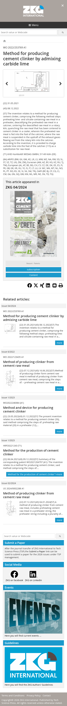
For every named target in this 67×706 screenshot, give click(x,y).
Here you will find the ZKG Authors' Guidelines (29, 684)
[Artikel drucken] (61, 285)
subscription (33, 269)
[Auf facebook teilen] (29, 287)
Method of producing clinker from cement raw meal (28, 364)
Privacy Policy (34, 695)
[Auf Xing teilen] (42, 287)
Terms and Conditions (13, 695)
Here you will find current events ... (23, 635)
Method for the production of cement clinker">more (35, 474)
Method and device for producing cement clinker (28, 409)
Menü (35, 25)
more (59, 342)
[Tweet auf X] (36, 287)
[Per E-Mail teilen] (54, 285)
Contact (47, 695)
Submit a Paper (37, 551)
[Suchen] (62, 32)
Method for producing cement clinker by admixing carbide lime (33, 318)
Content (33, 275)
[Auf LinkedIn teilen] (48, 287)
